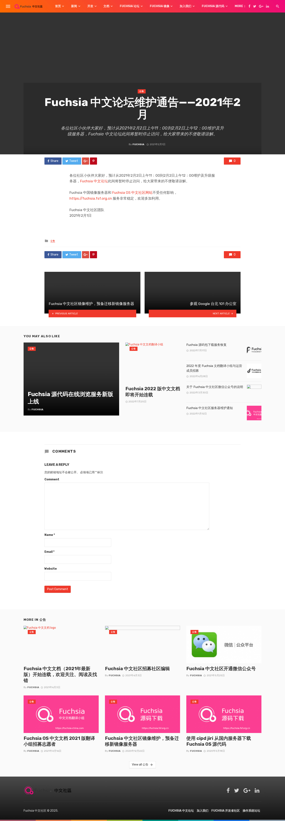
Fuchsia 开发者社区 (225, 810)
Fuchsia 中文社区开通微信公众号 (221, 668)
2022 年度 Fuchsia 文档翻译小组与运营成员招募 (214, 368)
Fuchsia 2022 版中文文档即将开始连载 (152, 391)
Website (50, 568)
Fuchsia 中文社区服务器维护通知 (209, 408)
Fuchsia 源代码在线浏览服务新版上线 (70, 398)
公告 (141, 91)
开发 (90, 6)
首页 (58, 6)
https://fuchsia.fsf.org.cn (90, 198)
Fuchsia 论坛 (129, 6)
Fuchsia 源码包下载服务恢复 (206, 345)
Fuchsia (138, 144)
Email (49, 552)
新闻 (74, 6)
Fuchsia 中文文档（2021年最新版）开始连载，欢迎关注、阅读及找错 (60, 674)
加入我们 (185, 6)
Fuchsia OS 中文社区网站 (132, 192)
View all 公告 (140, 764)
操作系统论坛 (251, 810)
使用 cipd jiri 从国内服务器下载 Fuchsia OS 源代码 (218, 741)
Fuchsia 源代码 (213, 6)
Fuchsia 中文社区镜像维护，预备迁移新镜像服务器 (142, 741)
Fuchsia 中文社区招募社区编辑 (137, 668)
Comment (51, 479)
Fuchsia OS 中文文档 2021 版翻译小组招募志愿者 (59, 741)
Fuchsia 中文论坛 (94, 181)
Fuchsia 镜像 (159, 6)
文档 (106, 6)
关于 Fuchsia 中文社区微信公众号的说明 (214, 387)
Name (49, 535)
